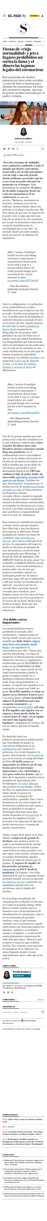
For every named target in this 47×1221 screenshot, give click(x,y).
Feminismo (37, 41)
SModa (23, 28)
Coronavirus (7, 1012)
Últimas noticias (10, 1115)
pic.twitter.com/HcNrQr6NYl (24, 412)
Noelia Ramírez (23, 138)
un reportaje (32, 815)
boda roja (20, 360)
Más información (8, 1023)
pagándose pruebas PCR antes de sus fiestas (23, 479)
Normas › (41, 1000)
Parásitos (34, 357)
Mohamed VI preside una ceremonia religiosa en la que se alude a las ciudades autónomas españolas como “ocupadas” (24, 1162)
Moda (5, 41)
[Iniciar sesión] (42, 16)
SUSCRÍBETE (34, 16)
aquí (38, 1029)
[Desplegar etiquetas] (42, 1012)
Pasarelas (12, 41)
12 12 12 (11, 1127)
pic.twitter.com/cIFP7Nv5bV (23, 280)
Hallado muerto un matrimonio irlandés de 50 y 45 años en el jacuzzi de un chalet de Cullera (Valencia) (24, 1195)
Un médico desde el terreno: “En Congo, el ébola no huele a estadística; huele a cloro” (23, 1133)
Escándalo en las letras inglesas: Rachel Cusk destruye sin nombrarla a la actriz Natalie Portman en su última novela (24, 1180)
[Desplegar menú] (5, 16)
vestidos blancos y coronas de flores (19, 365)
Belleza (21, 41)
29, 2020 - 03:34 (23, 142)
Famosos (29, 41)
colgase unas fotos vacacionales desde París (21, 644)
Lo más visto (8, 1155)
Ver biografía (19, 976)
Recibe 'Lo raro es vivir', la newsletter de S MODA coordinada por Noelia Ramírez (22, 987)
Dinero (16, 1012)
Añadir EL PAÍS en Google (15, 155)
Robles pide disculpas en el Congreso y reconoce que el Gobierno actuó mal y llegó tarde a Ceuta (23, 1188)
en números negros (13, 881)
